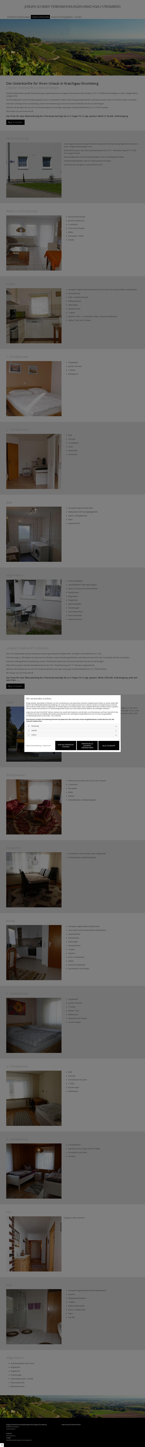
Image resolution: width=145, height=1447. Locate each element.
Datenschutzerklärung (33, 745)
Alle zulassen (109, 745)
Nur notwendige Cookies (66, 745)
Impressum (47, 745)
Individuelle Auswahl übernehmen (87, 745)
